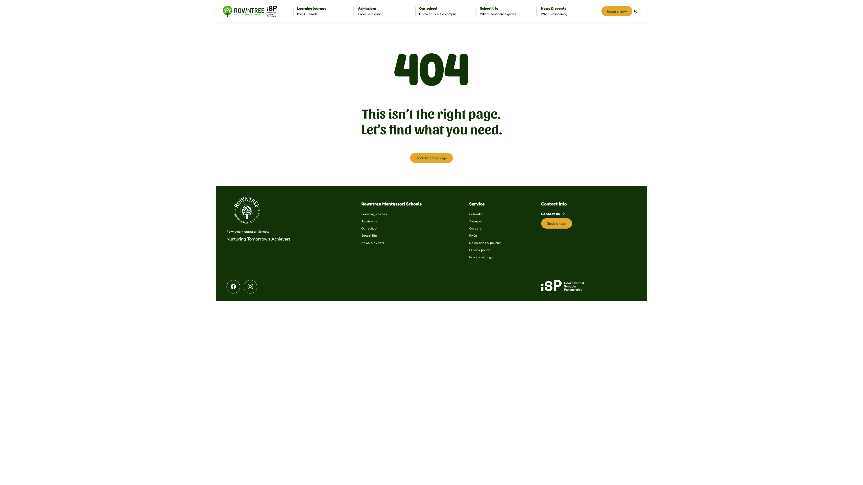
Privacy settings (481, 257)
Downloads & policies (485, 243)
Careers (475, 228)
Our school (369, 228)
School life (369, 235)
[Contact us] (635, 11)
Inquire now (617, 11)
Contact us (551, 214)
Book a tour (557, 223)
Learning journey (374, 214)
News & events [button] (553, 8)
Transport (476, 221)
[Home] (250, 11)
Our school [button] (428, 8)
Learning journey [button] (311, 8)
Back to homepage (431, 158)
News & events (372, 243)
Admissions (369, 221)
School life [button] (489, 8)
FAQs (473, 235)
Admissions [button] (367, 8)
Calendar (476, 214)
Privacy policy (479, 250)
